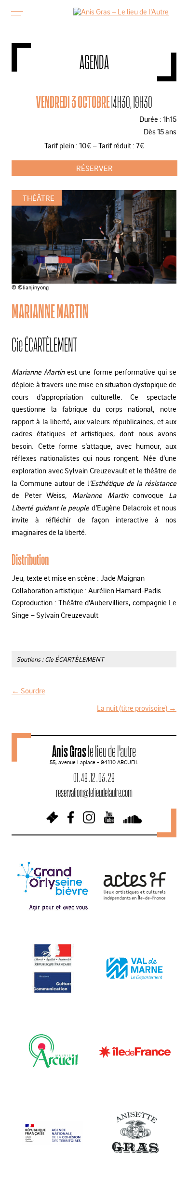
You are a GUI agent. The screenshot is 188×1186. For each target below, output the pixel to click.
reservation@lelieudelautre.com (94, 792)
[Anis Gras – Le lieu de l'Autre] (121, 11)
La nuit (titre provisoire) (136, 708)
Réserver (94, 168)
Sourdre (28, 690)
